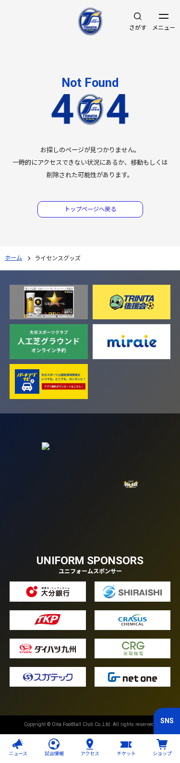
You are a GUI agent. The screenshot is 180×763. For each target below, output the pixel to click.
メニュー (163, 27)
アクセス (90, 753)
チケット (126, 753)
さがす (137, 27)
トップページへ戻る (90, 209)
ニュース (18, 753)
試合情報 (54, 753)
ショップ (162, 753)
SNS (167, 721)
